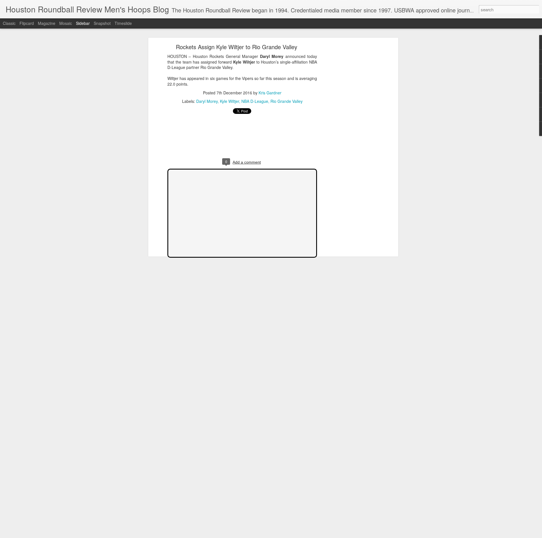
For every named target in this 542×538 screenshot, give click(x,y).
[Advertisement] (348, 134)
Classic (9, 23)
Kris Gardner (270, 93)
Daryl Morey (207, 101)
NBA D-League (254, 101)
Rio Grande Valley (286, 101)
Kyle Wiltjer (229, 101)
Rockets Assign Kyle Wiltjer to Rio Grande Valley (236, 47)
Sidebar (83, 23)
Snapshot (102, 23)
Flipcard (26, 23)
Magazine (46, 23)
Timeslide (123, 23)
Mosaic (65, 23)
